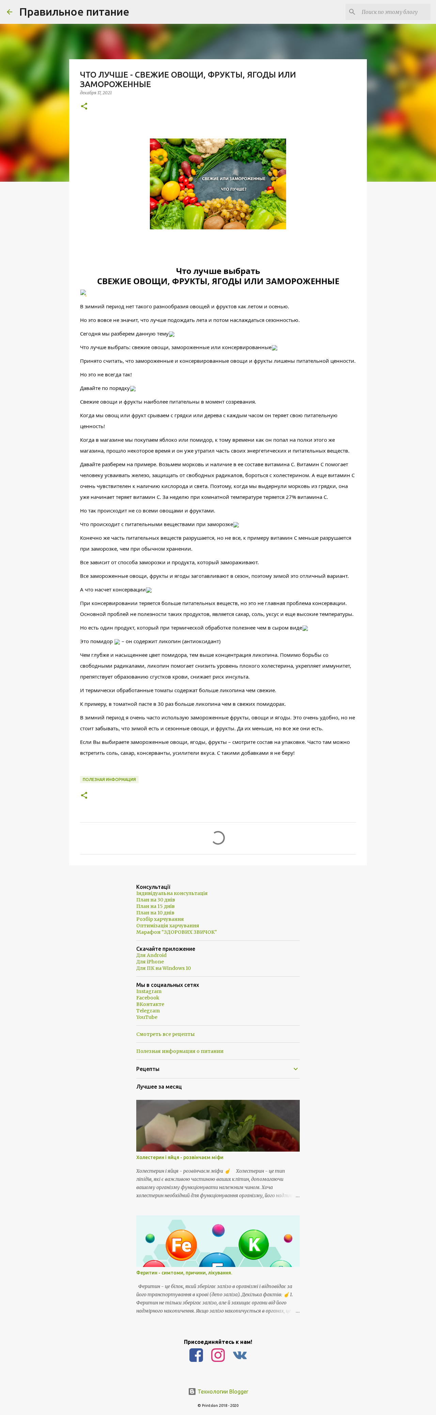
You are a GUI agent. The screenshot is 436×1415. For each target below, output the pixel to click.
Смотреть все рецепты (165, 1034)
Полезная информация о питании (179, 1051)
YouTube (146, 1017)
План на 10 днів (155, 913)
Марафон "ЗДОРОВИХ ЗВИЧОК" (176, 932)
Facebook (147, 998)
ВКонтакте (150, 1004)
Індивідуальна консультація (172, 893)
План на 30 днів (155, 900)
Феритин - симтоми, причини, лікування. (184, 1272)
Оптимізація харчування (167, 926)
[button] (84, 106)
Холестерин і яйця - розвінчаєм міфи (179, 1157)
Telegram (148, 1011)
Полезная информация (109, 779)
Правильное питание (74, 11)
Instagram (148, 991)
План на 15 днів (155, 906)
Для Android (151, 955)
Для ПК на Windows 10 (163, 968)
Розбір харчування (160, 919)
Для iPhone (150, 962)
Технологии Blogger (222, 1391)
